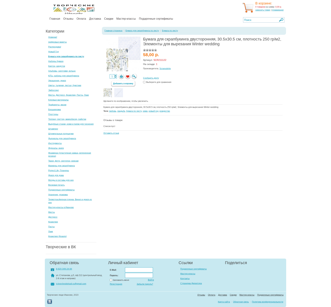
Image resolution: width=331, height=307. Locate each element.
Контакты (185, 278)
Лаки (50, 231)
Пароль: (114, 275)
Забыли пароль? (145, 284)
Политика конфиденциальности (267, 302)
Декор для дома (56, 175)
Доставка (95, 18)
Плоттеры (53, 114)
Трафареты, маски (57, 105)
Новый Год (53, 51)
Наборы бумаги (55, 61)
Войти (151, 280)
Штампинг (53, 129)
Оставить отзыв (111, 133)
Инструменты (55, 143)
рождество (164, 111)
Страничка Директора (191, 283)
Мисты (51, 212)
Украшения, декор (57, 80)
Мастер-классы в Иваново (61, 207)
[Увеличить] (134, 76)
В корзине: (263, 3)
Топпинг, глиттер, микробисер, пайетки (67, 119)
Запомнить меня (121, 280)
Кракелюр (53, 222)
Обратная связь (241, 302)
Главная (54, 18)
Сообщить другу (151, 78)
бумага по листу (134, 111)
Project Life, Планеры (58, 170)
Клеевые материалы (58, 100)
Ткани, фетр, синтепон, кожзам (63, 161)
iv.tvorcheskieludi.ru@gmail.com (71, 284)
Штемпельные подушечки (61, 133)
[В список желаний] (128, 76)
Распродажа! (54, 47)
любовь (112, 111)
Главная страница (113, 30)
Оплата (81, 18)
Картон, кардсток (56, 66)
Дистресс (52, 217)
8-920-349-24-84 (64, 269)
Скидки (108, 18)
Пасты (51, 227)
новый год (153, 111)
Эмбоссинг (53, 90)
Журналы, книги (56, 148)
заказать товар (262, 10)
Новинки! (52, 37)
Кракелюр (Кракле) (57, 236)
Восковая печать (56, 185)
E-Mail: (113, 270)
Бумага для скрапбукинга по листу (66, 56)
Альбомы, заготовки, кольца (62, 71)
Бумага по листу (170, 30)
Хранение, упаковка (58, 194)
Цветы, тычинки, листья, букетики (64, 85)
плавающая (278, 10)
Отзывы (68, 18)
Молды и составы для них (61, 180)
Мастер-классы (126, 18)
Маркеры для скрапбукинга (61, 166)
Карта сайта (224, 302)
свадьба (121, 111)
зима (145, 111)
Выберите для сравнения (158, 82)
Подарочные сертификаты (156, 18)
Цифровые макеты (57, 42)
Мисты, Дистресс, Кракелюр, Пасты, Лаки (68, 95)
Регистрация (116, 284)
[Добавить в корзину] (121, 76)
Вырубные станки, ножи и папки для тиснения (71, 124)
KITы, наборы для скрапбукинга (63, 76)
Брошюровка (54, 109)
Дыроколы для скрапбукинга (62, 138)
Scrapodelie (165, 68)
